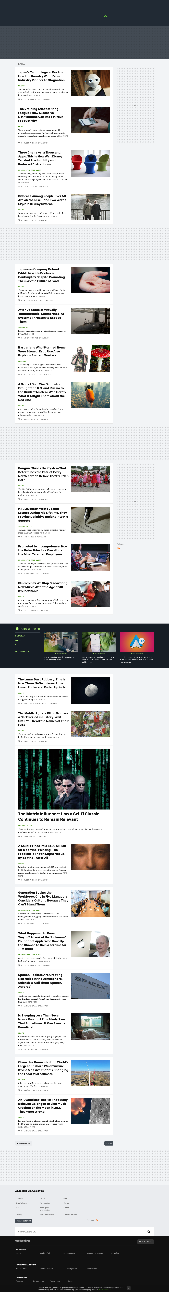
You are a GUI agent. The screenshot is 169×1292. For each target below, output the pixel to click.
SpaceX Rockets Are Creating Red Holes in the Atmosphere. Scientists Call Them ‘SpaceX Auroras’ (40, 980)
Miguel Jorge (30, 419)
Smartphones (21, 1203)
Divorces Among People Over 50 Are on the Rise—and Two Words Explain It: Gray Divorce (42, 200)
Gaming (19, 1214)
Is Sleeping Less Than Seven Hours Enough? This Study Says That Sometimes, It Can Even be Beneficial (42, 1021)
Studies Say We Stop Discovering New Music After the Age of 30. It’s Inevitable (43, 587)
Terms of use (55, 1281)
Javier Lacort (30, 186)
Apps (20, 126)
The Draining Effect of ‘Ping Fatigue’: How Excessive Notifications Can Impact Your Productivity (40, 114)
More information (105, 1289)
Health (21, 1033)
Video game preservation (45, 1208)
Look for (148, 1231)
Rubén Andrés (30, 143)
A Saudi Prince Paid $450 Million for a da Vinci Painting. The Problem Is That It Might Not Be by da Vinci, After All (42, 851)
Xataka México (21, 1268)
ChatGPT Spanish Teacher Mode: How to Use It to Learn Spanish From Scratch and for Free (98, 659)
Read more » (34, 95)
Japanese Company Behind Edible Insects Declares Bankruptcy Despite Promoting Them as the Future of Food (41, 275)
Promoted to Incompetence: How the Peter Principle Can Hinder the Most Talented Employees (43, 550)
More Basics (20, 651)
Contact (71, 1281)
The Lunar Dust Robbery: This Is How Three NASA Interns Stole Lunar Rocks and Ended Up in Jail (42, 683)
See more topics (24, 1221)
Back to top (144, 1241)
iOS (16, 644)
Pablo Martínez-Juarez (34, 703)
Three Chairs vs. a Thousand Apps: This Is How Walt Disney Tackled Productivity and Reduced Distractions (40, 158)
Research (22, 361)
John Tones (29, 537)
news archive (25, 1143)
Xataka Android (69, 1253)
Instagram (20, 636)
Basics (27, 628)
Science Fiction (25, 526)
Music (21, 597)
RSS (119, 547)
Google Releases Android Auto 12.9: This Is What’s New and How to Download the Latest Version (136, 659)
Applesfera (115, 1253)
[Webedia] (23, 1240)
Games (66, 1207)
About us (19, 1281)
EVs (17, 1207)
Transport (23, 327)
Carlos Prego (30, 220)
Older (109, 1143)
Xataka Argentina (70, 1268)
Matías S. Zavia (30, 1006)
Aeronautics (45, 1203)
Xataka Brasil (92, 1268)
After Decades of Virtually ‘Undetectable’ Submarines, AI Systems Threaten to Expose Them (41, 315)
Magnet (21, 86)
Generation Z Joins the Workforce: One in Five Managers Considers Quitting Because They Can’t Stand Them (43, 898)
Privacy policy (38, 1281)
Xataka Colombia (46, 1268)
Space (21, 693)
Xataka (18, 1253)
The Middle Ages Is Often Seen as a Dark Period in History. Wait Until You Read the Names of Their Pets (43, 719)
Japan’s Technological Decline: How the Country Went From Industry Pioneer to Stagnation (41, 76)
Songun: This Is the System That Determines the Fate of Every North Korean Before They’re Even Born (43, 474)
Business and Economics (29, 170)
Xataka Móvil (45, 1253)
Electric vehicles (70, 1214)
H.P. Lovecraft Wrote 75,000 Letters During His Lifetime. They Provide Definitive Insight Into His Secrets (43, 514)
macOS (18, 640)
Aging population (47, 1214)
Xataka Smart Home (95, 1253)
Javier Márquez (31, 99)
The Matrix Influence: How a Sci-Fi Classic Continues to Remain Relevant (58, 816)
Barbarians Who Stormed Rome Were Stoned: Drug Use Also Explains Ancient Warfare (42, 351)
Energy (21, 1080)
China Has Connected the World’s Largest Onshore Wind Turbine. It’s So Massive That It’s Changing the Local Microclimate (43, 1068)
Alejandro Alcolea (32, 300)
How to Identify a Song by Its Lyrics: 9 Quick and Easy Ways (59, 658)
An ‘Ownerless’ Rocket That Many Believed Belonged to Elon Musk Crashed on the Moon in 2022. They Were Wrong (43, 1105)
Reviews (19, 1198)
